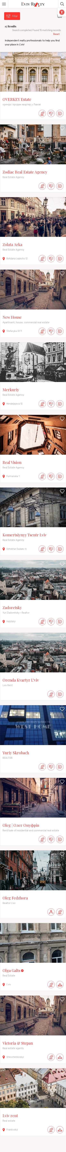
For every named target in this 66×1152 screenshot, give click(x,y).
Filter (15, 16)
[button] (62, 12)
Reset (56, 34)
